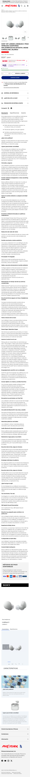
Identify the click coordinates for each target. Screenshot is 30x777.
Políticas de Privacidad (16, 772)
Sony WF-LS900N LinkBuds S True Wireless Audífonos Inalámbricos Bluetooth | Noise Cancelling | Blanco (14, 11)
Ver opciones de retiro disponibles (11, 87)
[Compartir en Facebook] (11, 108)
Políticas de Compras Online (6, 773)
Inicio (2, 9)
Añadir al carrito (20, 73)
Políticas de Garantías (17, 773)
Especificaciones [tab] (14, 113)
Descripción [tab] (4, 113)
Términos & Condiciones (5, 772)
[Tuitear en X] (8, 108)
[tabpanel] (15, 338)
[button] (27, 5)
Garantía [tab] (23, 113)
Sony (2, 54)
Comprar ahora (15, 77)
